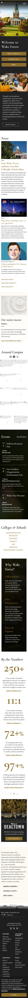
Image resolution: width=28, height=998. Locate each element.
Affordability (12, 576)
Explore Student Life (13, 691)
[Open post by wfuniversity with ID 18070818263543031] (7, 367)
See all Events (21, 437)
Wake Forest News (7, 279)
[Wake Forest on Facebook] (11, 928)
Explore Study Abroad (13, 755)
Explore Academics (13, 723)
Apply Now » (8, 896)
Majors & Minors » (10, 886)
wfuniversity (7, 360)
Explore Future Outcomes (13, 787)
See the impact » (10, 124)
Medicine (13, 547)
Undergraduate (13, 533)
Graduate (13, 536)
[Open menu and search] (24, 3)
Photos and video (7, 286)
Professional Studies (13, 550)
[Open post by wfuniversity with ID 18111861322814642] (7, 409)
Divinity (13, 541)
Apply (14, 65)
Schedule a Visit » (10, 891)
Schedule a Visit (13, 59)
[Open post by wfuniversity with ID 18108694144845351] (7, 381)
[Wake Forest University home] (9, 3)
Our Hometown (11, 601)
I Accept (14, 995)
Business (13, 538)
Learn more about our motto (11, 341)
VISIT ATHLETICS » (13, 838)
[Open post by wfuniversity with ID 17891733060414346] (7, 395)
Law (13, 544)
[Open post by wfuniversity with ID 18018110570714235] (7, 423)
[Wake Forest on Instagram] (17, 928)
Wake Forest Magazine (8, 283)
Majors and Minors (13, 53)
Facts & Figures (9, 629)
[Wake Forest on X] (14, 928)
